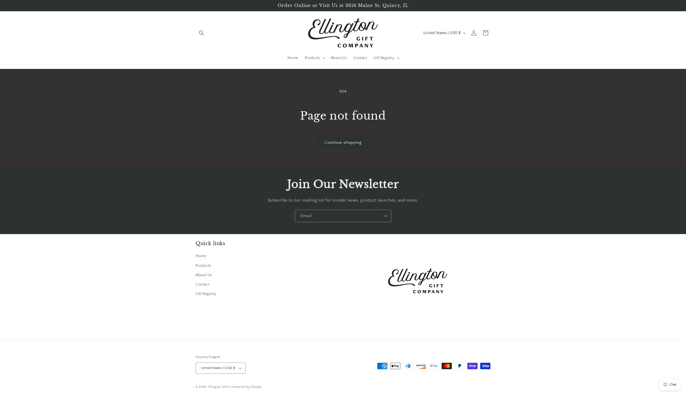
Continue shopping (343, 142)
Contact (202, 284)
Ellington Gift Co (220, 386)
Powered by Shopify (247, 386)
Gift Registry (206, 294)
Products (203, 266)
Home (201, 256)
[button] (201, 33)
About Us (204, 275)
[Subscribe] (385, 216)
